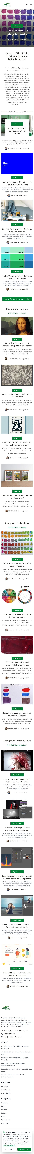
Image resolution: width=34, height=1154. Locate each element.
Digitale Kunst (17, 775)
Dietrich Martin (5, 1093)
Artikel (4, 1042)
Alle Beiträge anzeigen (17, 313)
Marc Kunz (4, 1086)
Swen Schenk (5, 1090)
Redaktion (5, 1082)
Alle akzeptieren (24, 1149)
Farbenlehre (17, 26)
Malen (3, 1106)
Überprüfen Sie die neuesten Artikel (17, 299)
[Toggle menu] (31, 4)
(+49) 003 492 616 (9, 1034)
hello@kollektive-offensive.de (13, 1037)
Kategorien (5, 1099)
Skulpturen (4, 1103)
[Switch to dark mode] (27, 4)
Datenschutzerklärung (9, 1145)
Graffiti (3, 1116)
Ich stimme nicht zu (10, 1149)
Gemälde (17, 339)
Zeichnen (4, 1113)
